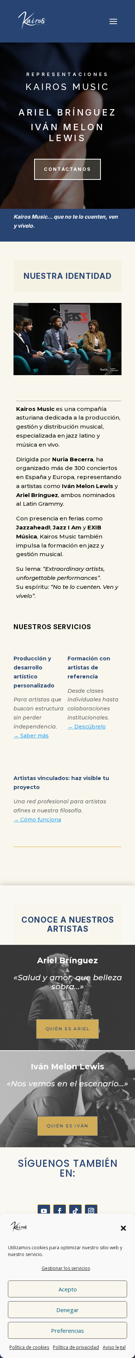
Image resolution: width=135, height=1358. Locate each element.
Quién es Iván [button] (67, 1125)
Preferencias (67, 1330)
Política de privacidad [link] (76, 1347)
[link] (32, 21)
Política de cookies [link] (29, 1347)
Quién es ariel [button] (67, 1028)
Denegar (67, 1310)
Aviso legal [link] (114, 1347)
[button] (123, 1228)
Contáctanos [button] (67, 169)
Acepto (67, 1289)
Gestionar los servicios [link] (66, 1268)
